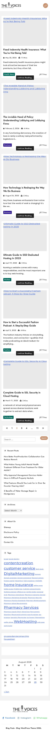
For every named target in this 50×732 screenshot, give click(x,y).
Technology (8, 417)
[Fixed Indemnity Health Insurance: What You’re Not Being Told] (25, 32)
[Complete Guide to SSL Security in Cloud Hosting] (25, 375)
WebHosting (25, 621)
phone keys (26, 612)
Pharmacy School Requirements (15, 603)
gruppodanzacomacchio (16, 636)
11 (37, 428)
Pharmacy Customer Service (35, 595)
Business (7, 145)
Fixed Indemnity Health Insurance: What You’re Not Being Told (24, 51)
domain (38, 574)
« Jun (6, 692)
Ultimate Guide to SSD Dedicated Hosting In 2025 (21, 256)
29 (35, 682)
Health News (9, 74)
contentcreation (18, 563)
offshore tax (21, 592)
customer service (19, 568)
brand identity (14, 559)
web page (41, 622)
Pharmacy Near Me (35, 598)
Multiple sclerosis (10, 592)
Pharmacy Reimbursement (36, 600)
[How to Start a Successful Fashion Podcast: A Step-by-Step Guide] (25, 304)
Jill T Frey (43, 74)
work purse (8, 626)
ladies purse (38, 585)
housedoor (9, 639)
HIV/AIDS (38, 581)
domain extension (10, 578)
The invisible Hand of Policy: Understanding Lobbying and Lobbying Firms (24, 120)
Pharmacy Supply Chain (12, 612)
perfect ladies (31, 592)
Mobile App (18, 589)
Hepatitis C (19, 581)
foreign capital (9, 581)
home (9, 585)
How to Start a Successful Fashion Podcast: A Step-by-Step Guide (21, 323)
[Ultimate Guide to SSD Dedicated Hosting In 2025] (25, 237)
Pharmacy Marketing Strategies (15, 598)
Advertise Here (10, 537)
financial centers (38, 578)
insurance (24, 585)
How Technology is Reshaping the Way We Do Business (23, 189)
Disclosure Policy (11, 532)
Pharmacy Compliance (16, 595)
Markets (7, 279)
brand (6, 559)
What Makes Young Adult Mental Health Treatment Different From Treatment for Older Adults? (23, 467)
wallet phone (8, 622)
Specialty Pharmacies (18, 617)
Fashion (7, 350)
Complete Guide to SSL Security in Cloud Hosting (21, 394)
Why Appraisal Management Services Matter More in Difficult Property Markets (23, 476)
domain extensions (24, 578)
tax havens (31, 617)
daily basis (39, 569)
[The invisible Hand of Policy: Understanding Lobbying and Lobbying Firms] (25, 99)
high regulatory (29, 581)
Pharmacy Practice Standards (15, 600)
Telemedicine (40, 617)
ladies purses (9, 589)
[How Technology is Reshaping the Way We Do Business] (25, 170)
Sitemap (7, 527)
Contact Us (8, 542)
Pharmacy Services (21, 607)
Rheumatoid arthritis (19, 614)
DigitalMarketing (19, 573)
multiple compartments (32, 589)
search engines (32, 614)
